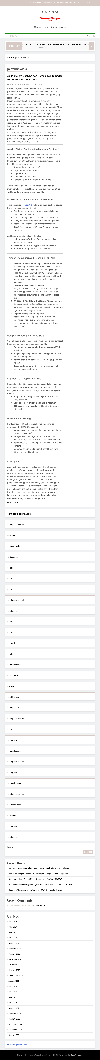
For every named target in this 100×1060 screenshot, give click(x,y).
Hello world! (40, 906)
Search (10, 847)
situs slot (12, 643)
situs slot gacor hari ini (17, 1045)
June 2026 (12, 927)
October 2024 (14, 1035)
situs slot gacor (15, 665)
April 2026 (12, 938)
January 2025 (14, 1019)
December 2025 (15, 959)
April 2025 (12, 1002)
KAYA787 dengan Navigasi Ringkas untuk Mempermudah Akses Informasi (41, 884)
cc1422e (13, 84)
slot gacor (12, 568)
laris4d (11, 686)
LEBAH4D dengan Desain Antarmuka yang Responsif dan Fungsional (63, 44)
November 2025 (15, 965)
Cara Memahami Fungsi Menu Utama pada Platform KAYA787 (53, 3)
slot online (13, 740)
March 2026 (13, 943)
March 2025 (13, 1008)
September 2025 (15, 975)
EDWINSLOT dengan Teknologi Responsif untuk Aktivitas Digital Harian (40, 868)
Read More (11, 502)
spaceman (12, 815)
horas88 (28, 205)
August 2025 (13, 981)
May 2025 (12, 997)
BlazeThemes (76, 1055)
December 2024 (15, 1024)
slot (10, 578)
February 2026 (14, 948)
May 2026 (12, 932)
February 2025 (14, 1013)
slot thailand (13, 697)
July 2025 (12, 986)
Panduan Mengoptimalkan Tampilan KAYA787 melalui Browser (36, 890)
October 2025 (14, 970)
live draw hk (13, 675)
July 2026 (12, 921)
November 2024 (15, 1030)
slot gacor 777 (14, 708)
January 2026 (14, 954)
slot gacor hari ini (16, 525)
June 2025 (12, 992)
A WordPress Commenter (19, 905)
